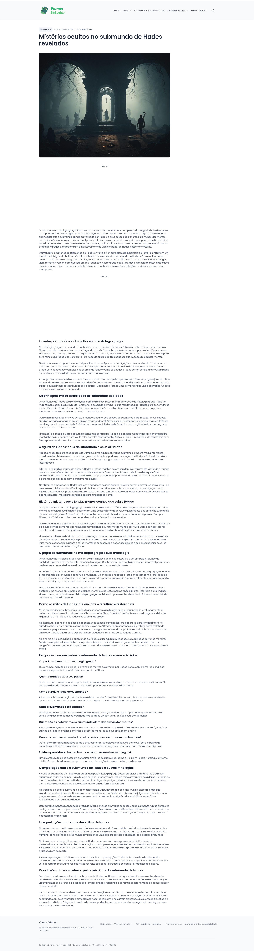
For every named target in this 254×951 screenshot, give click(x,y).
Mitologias (45, 29)
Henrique (87, 29)
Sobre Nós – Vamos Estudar (149, 10)
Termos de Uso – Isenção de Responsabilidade (191, 924)
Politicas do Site (177, 10)
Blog (126, 10)
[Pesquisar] (213, 10)
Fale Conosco (198, 10)
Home (117, 10)
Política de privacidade (148, 924)
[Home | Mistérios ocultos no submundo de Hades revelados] (59, 10)
